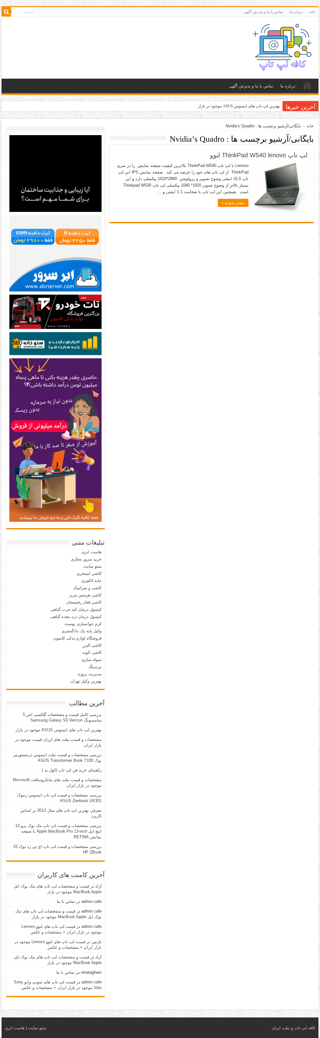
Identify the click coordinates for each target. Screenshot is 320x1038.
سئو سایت (92, 566)
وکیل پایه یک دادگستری (82, 631)
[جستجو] (6, 12)
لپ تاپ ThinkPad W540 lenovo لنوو (259, 155)
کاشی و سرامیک (87, 587)
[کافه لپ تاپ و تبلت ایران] (282, 46)
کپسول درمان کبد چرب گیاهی (76, 609)
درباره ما (296, 12)
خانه (312, 12)
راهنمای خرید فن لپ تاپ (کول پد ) (72, 770)
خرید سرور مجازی (86, 559)
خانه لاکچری (91, 580)
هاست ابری (92, 552)
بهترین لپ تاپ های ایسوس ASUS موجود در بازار (239, 106)
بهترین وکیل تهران (86, 681)
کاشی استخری (89, 573)
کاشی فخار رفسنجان (84, 602)
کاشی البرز (92, 645)
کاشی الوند (92, 652)
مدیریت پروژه (90, 674)
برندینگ (95, 666)
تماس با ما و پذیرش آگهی (263, 12)
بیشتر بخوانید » (233, 203)
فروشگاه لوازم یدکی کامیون (77, 638)
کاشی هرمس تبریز (85, 595)
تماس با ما (66, 901)
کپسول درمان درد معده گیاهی (76, 616)
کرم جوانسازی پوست (83, 623)
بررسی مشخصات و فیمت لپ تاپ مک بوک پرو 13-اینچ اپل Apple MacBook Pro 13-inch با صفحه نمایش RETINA (58, 831)
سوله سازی (92, 659)
